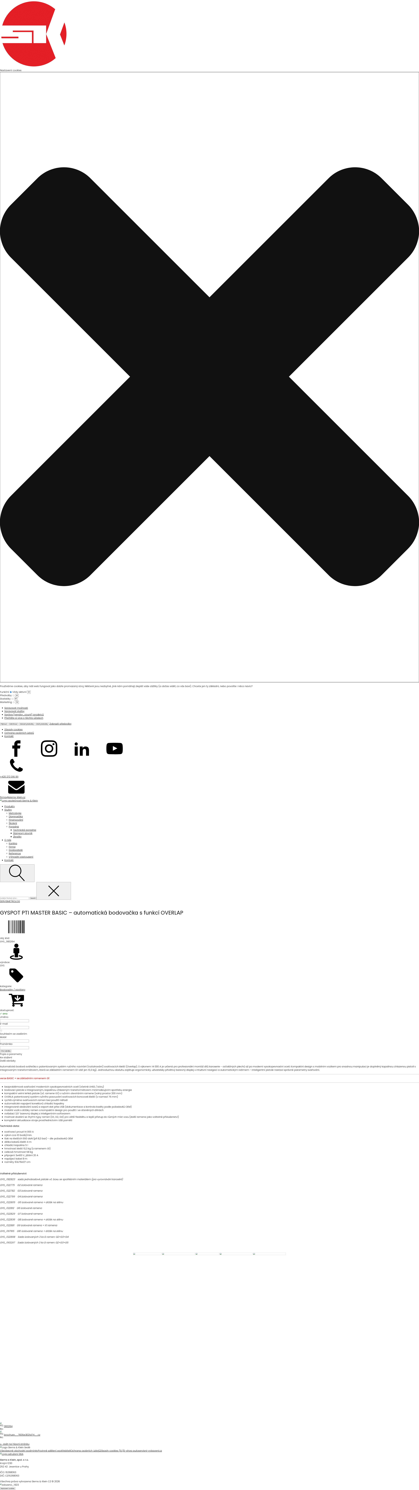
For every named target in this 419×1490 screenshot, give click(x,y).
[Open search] (17, 873)
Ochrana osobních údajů (19, 733)
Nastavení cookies (7, 1488)
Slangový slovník (22, 833)
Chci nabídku (5, 1051)
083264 (8, 1426)
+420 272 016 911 (9, 776)
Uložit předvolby (42, 724)
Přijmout (4, 724)
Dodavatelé (16, 850)
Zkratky (17, 836)
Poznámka (6, 1044)
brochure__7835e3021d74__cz (22, 1434)
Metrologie (15, 813)
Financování (16, 820)
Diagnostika (16, 816)
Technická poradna (24, 830)
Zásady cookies (13, 729)
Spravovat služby (14, 711)
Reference (15, 853)
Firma (12, 846)
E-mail (4, 1023)
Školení (13, 823)
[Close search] (53, 891)
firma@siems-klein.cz (12, 797)
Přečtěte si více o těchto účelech (23, 718)
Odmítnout (13, 724)
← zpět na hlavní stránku (14, 1444)
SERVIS (3, 901)
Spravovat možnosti (16, 708)
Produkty (9, 806)
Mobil (3, 1037)
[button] (209, 377)
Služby (8, 809)
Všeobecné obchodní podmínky (19, 1450)
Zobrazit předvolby (27, 724)
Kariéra (13, 843)
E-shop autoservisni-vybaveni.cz (143, 1450)
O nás (7, 840)
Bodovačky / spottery (12, 989)
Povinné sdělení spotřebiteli (54, 1450)
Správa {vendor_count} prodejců (24, 714)
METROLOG (13, 901)
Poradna (14, 826)
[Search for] (15, 898)
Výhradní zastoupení (21, 856)
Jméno (4, 1017)
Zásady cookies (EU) (112, 1450)
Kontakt (9, 736)
